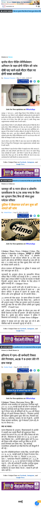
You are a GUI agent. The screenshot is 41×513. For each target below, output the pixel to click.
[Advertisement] (20, 34)
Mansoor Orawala (9, 78)
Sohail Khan (8, 212)
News (10, 57)
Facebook (23, 162)
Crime (10, 184)
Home (3, 57)
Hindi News (12, 350)
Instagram (30, 162)
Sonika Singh (8, 367)
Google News (20, 164)
